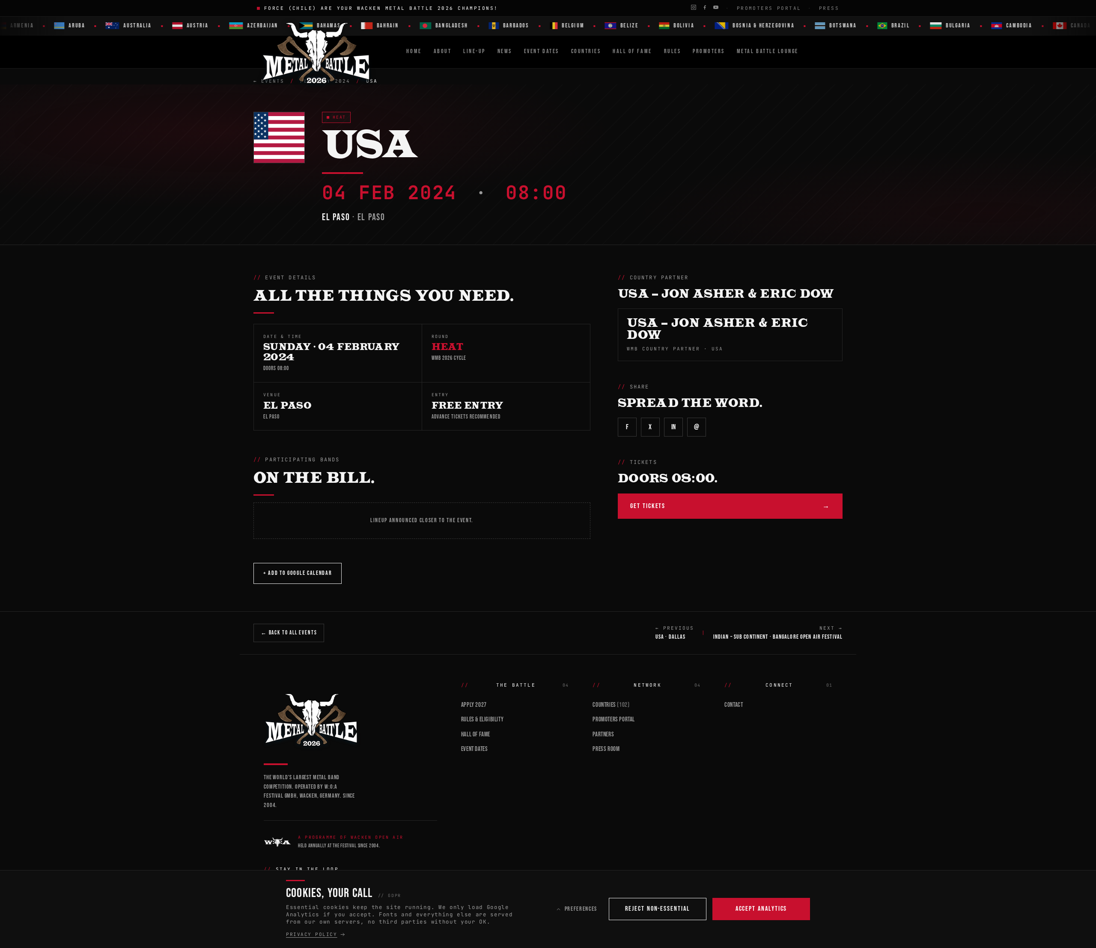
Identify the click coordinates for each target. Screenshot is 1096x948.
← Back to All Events (289, 632)
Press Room (606, 749)
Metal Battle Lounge (767, 51)
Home (413, 51)
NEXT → (778, 632)
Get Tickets (730, 506)
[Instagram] (694, 7)
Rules (672, 51)
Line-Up (474, 51)
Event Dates (541, 51)
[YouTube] (716, 7)
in (673, 427)
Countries (586, 51)
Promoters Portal (769, 8)
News (504, 51)
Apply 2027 (474, 705)
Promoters (709, 51)
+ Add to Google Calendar (297, 573)
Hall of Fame (475, 734)
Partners (603, 734)
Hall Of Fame (632, 51)
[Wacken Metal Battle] (350, 719)
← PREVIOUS (674, 632)
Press (829, 8)
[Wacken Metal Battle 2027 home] (316, 52)
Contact (733, 705)
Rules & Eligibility (482, 719)
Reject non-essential (657, 909)
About (443, 51)
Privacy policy (311, 934)
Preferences (581, 908)
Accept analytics (761, 909)
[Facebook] (705, 7)
